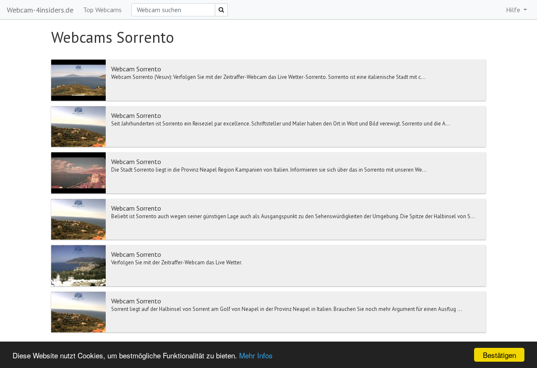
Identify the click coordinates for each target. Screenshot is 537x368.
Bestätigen (499, 355)
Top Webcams (102, 9)
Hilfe (514, 9)
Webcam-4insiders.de (40, 10)
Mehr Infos (256, 355)
